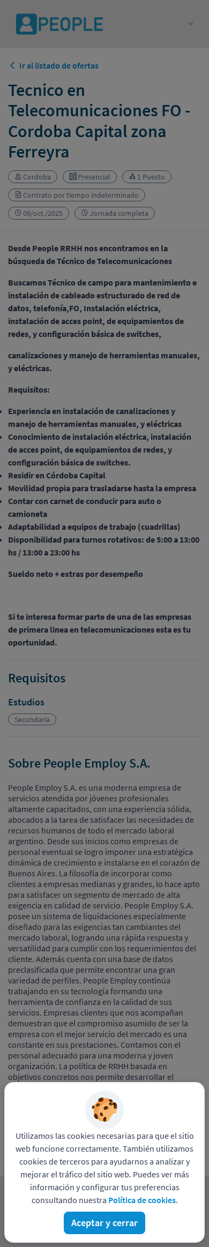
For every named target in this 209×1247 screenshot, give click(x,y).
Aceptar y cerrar (104, 1222)
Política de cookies (142, 1200)
